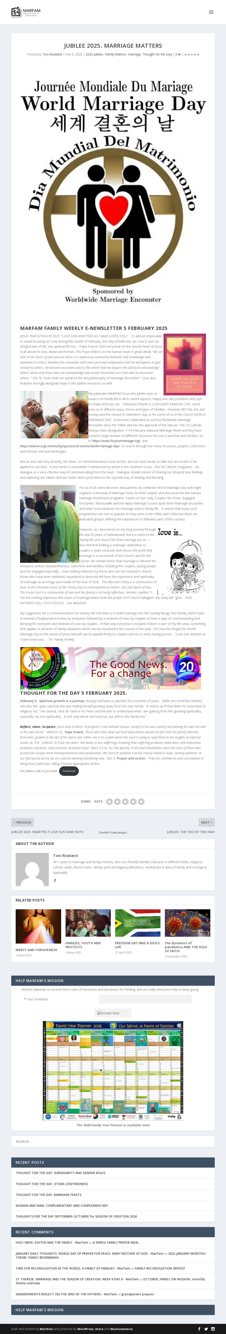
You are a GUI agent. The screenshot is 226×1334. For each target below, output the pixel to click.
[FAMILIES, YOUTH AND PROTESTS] (88, 922)
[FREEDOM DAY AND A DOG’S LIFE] (137, 922)
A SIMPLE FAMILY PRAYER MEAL (116, 1242)
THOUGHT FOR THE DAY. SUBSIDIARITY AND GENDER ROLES (60, 1173)
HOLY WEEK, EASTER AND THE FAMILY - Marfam (52, 1242)
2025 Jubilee (94, 54)
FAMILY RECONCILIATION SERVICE (160, 1268)
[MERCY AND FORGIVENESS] (38, 926)
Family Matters (115, 54)
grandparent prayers (137, 1294)
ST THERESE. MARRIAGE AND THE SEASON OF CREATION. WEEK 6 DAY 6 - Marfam (77, 1279)
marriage (134, 54)
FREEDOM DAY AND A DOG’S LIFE (137, 945)
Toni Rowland (52, 54)
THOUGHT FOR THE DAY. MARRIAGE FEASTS (48, 1195)
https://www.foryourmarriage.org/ (116, 441)
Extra (99, 1329)
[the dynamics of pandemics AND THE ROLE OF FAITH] (187, 922)
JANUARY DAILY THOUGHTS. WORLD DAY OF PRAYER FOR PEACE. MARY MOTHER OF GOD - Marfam (90, 1253)
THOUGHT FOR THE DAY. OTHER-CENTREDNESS (52, 1184)
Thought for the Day (157, 54)
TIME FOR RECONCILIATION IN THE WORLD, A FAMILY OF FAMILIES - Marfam (73, 1268)
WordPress (85, 1329)
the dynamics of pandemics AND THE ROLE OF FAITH (186, 947)
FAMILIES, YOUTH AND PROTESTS (83, 945)
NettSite (46, 1329)
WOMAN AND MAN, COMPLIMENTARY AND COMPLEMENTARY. (62, 1205)
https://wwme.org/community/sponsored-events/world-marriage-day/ (70, 446)
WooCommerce (121, 1329)
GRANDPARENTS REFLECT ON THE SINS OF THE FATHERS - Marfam (66, 1294)
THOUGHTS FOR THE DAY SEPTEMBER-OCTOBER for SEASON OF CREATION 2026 (76, 1216)
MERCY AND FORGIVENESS (36, 950)
